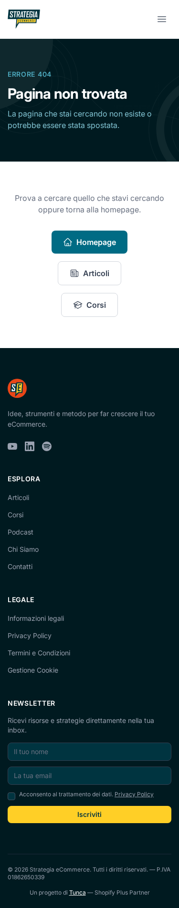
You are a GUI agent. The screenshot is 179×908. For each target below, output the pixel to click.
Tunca (77, 892)
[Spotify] (47, 446)
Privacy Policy (30, 635)
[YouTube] (12, 446)
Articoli (96, 273)
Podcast (20, 532)
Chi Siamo (23, 549)
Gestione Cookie (33, 670)
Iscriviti (89, 814)
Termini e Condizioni (39, 653)
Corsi (96, 305)
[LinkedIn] (29, 446)
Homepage (96, 242)
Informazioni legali (36, 618)
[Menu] (161, 19)
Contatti (20, 566)
